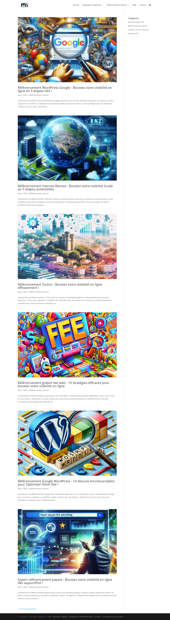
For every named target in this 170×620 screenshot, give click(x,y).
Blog (134, 5)
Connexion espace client (113, 616)
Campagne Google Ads (91, 5)
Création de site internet (138, 30)
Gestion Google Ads (136, 22)
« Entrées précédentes (27, 609)
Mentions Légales (60, 616)
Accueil (76, 5)
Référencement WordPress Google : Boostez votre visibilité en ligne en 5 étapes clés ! (65, 89)
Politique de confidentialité (81, 616)
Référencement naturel (39, 95)
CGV (49, 616)
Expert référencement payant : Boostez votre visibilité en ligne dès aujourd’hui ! (65, 581)
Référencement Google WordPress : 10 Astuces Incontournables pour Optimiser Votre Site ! (66, 483)
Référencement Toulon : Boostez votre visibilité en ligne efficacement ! (60, 286)
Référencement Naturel (117, 5)
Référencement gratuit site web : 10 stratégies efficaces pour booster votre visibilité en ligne (63, 384)
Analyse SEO (133, 33)
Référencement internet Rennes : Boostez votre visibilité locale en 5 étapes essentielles (65, 187)
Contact (143, 5)
